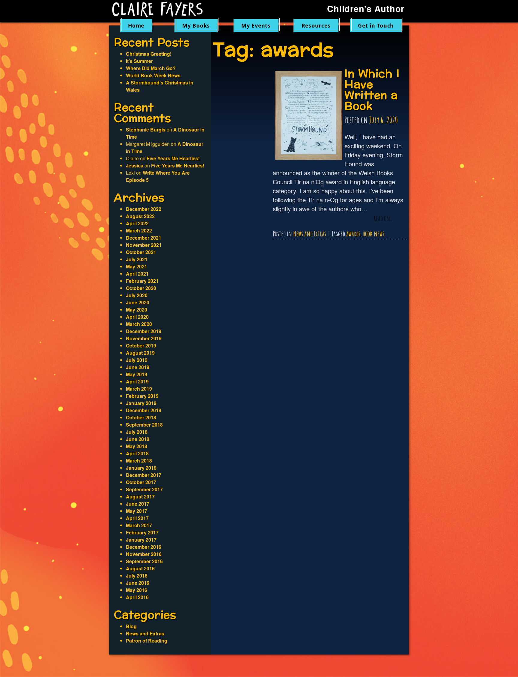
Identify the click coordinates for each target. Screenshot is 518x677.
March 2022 (139, 230)
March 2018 (139, 460)
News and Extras (309, 233)
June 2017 (137, 503)
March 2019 (139, 388)
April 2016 (137, 597)
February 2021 (142, 280)
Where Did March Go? (151, 68)
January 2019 (141, 403)
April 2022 (137, 223)
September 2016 (144, 561)
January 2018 (141, 467)
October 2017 (141, 482)
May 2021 (136, 266)
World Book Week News (153, 75)
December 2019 (143, 331)
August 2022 (140, 216)
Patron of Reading (146, 640)
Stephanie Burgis (145, 129)
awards (353, 233)
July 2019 (136, 359)
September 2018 (144, 424)
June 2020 (137, 302)
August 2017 (140, 496)
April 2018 (137, 453)
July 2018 (136, 431)
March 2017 (139, 525)
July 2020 (136, 295)
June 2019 (137, 367)
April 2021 (137, 273)
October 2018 (141, 417)
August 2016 (140, 568)
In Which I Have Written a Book (371, 90)
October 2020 (141, 288)
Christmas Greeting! (148, 53)
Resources (316, 25)
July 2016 (136, 575)
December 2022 (143, 208)
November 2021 (144, 244)
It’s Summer (139, 61)
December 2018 (143, 410)
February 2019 (142, 395)
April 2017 (137, 518)
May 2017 (136, 510)
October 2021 (141, 252)
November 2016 (144, 554)
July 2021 (136, 259)
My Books (196, 25)
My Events (256, 25)
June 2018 (137, 439)
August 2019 (140, 352)
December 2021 (143, 237)
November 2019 (144, 338)
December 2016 (143, 546)
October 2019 (141, 345)
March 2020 (139, 324)
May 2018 (136, 446)
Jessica (134, 165)
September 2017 (144, 489)
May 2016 (136, 590)
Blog (131, 626)
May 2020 (136, 309)
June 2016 (137, 582)
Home (136, 25)
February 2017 (142, 532)
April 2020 (137, 316)
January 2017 (141, 539)
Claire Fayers (161, 9)
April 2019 (137, 381)
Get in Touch (376, 25)
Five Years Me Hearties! (173, 158)
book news (373, 233)
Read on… (384, 218)
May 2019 (136, 374)
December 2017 (143, 475)
